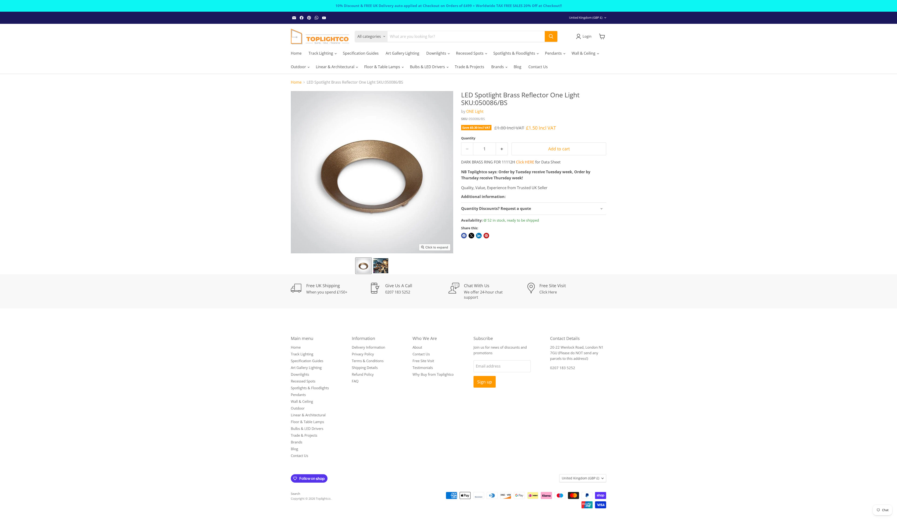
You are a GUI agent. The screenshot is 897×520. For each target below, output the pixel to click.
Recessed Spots (470, 53)
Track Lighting (321, 53)
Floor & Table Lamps (382, 66)
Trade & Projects (469, 66)
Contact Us (538, 66)
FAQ (355, 381)
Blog (517, 66)
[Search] (551, 36)
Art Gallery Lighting (402, 53)
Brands (498, 66)
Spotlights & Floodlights (514, 53)
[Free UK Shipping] (330, 291)
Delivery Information (368, 347)
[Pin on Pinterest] (486, 235)
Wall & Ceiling (584, 53)
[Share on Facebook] (464, 235)
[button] (363, 266)
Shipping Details (365, 367)
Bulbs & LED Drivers (428, 66)
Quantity (468, 138)
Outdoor (299, 66)
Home (296, 53)
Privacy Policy (363, 354)
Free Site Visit (423, 360)
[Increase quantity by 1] (502, 148)
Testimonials (423, 367)
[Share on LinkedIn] (479, 235)
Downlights (436, 53)
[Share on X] (471, 235)
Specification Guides (361, 53)
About (417, 347)
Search (295, 494)
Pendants (554, 53)
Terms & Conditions (368, 360)
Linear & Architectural (335, 66)
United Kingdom (585, 17)
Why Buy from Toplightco (433, 374)
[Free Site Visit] (566, 291)
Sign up (484, 382)
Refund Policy (363, 374)
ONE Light (475, 111)
